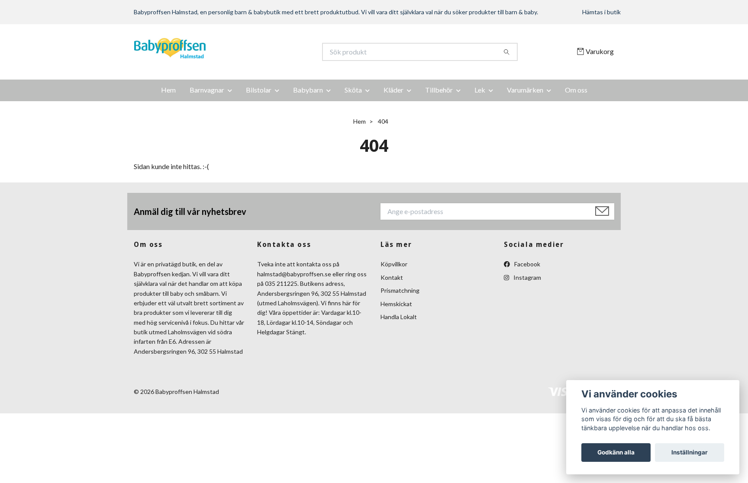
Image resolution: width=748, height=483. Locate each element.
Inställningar (689, 452)
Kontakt (391, 277)
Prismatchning (399, 290)
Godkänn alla (616, 452)
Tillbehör (439, 90)
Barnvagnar (207, 90)
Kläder (393, 90)
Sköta (353, 90)
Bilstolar (258, 90)
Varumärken (525, 90)
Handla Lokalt (398, 316)
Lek (479, 90)
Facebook (526, 264)
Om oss (576, 90)
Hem (168, 90)
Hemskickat (396, 303)
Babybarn (308, 90)
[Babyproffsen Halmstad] (254, 52)
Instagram (526, 277)
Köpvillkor (393, 264)
